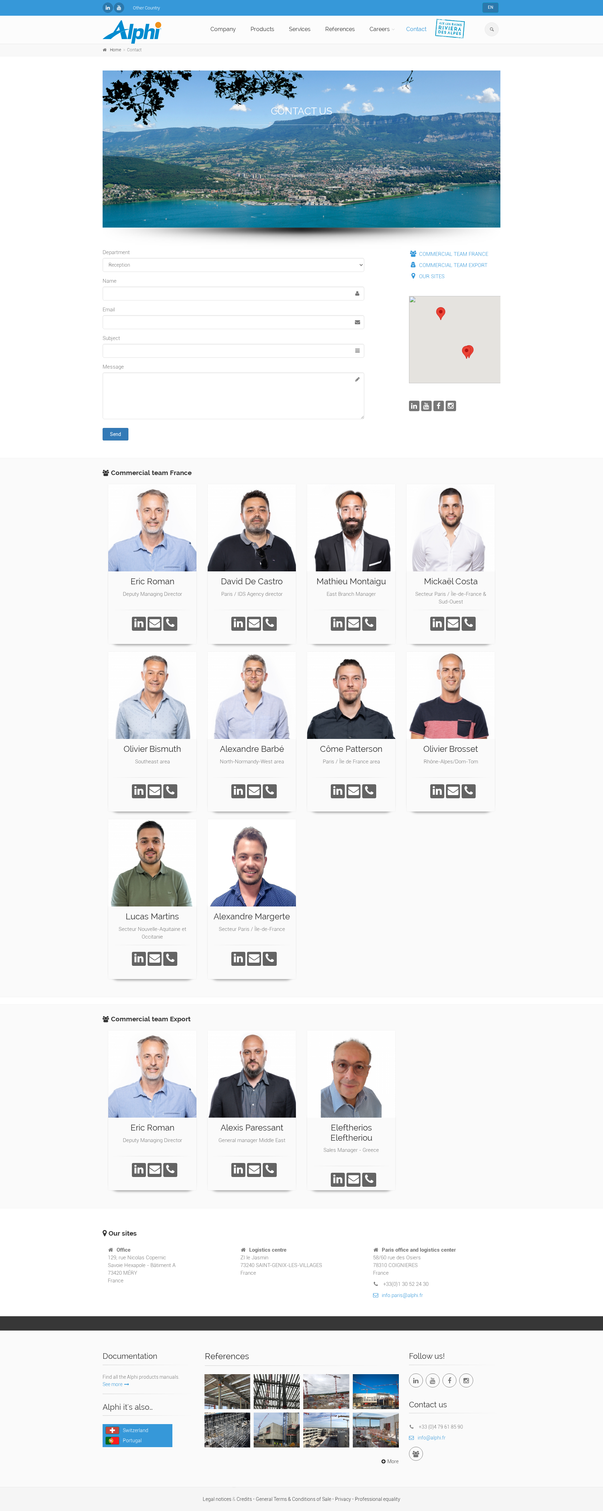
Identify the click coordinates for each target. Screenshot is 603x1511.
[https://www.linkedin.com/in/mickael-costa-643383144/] (437, 624)
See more (112, 1384)
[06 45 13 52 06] (170, 624)
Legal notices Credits (228, 1499)
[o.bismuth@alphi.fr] (155, 791)
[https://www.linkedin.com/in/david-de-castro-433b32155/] (238, 624)
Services (300, 29)
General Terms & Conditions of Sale (294, 1499)
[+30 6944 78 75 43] (369, 1180)
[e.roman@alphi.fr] (155, 624)
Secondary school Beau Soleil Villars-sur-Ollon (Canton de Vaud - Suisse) (227, 1433)
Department (116, 252)
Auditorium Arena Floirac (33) (376, 1390)
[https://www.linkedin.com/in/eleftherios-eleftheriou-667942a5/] (338, 1180)
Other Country (146, 7)
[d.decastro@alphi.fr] (254, 624)
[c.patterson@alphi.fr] (353, 791)
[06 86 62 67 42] (469, 791)
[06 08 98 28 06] (270, 1170)
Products (262, 29)
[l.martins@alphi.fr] (155, 959)
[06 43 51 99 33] (270, 624)
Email (109, 309)
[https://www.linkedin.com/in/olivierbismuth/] (139, 791)
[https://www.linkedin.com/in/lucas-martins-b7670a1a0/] (139, 959)
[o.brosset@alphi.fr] (453, 791)
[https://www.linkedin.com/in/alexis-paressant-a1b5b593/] (238, 1170)
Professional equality (377, 1499)
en (490, 7)
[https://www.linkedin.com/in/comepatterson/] (338, 791)
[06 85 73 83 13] (270, 791)
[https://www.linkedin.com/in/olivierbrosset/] (437, 791)
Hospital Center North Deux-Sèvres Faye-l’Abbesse (326, 1394)
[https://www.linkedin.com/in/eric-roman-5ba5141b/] (139, 624)
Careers (380, 29)
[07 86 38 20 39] (469, 624)
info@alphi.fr (432, 1437)
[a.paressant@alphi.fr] (254, 1170)
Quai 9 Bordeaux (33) (277, 1386)
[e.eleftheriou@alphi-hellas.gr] (353, 1180)
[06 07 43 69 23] (170, 791)
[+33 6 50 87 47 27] (170, 959)
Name (110, 281)
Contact (416, 29)
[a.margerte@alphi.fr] (254, 959)
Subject (111, 338)
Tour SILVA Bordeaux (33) (227, 1386)
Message (113, 367)
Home (115, 49)
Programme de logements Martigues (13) (376, 1429)
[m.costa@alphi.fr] (453, 624)
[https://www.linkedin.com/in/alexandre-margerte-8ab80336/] (238, 959)
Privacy (343, 1499)
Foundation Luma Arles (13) (276, 1429)
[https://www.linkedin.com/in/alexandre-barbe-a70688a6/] (238, 791)
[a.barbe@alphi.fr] (254, 791)
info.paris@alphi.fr (402, 1295)
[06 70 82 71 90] (369, 791)
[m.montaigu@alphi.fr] (353, 624)
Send (115, 434)
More (393, 1461)
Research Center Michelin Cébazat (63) (326, 1429)
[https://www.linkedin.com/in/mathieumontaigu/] (338, 624)
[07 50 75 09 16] (270, 959)
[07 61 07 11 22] (369, 624)
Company (223, 29)
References (340, 29)
